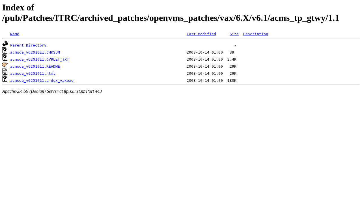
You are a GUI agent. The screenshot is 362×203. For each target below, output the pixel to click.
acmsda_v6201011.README (35, 66)
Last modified (201, 34)
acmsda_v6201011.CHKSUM (35, 52)
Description (255, 34)
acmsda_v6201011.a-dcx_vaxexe (42, 80)
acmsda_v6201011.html (32, 73)
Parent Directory (28, 45)
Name (14, 34)
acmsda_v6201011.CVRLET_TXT (39, 59)
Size (234, 34)
